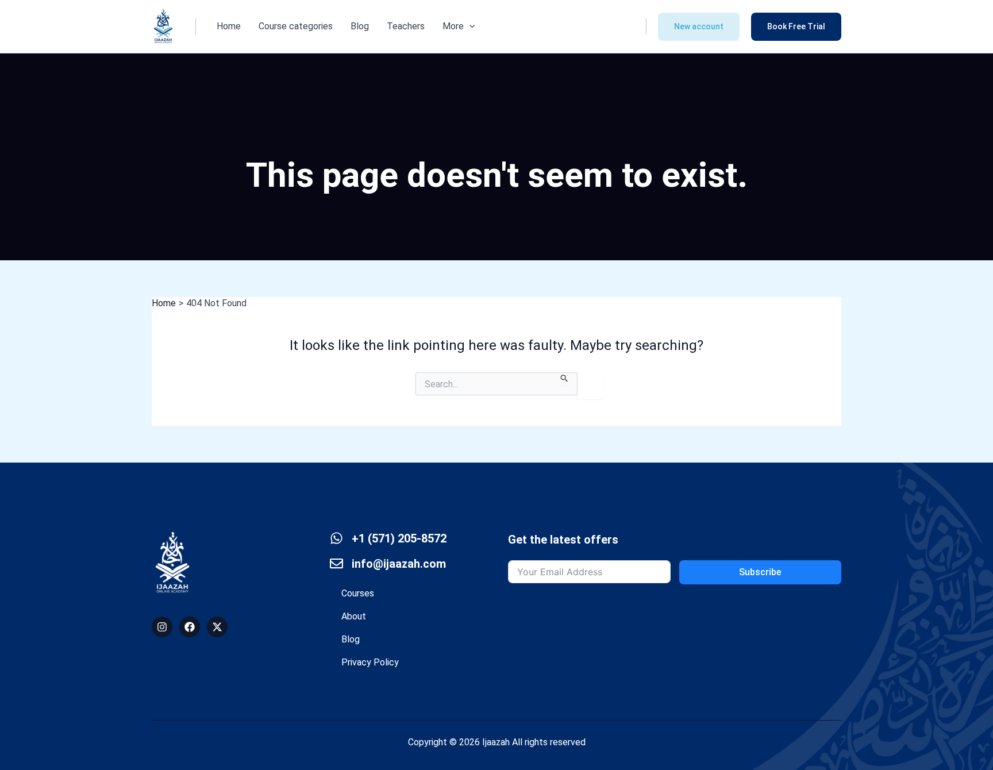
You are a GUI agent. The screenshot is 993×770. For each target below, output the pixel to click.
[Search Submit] (564, 379)
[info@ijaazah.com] (336, 563)
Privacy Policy (370, 662)
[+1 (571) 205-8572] (336, 538)
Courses (357, 593)
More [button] (453, 26)
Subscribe (760, 572)
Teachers (406, 26)
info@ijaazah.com (399, 564)
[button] (469, 26)
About (353, 616)
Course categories (296, 26)
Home (229, 26)
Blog (360, 26)
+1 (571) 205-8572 (399, 538)
